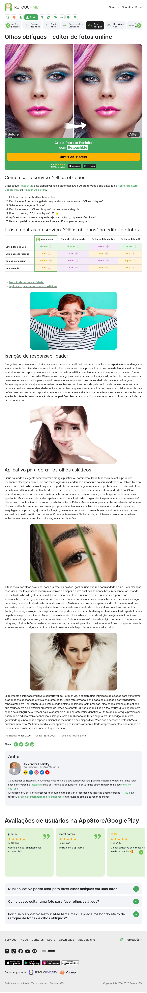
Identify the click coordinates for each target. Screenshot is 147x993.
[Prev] (8, 25)
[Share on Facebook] (16, 744)
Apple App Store (128, 185)
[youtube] (47, 772)
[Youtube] (27, 951)
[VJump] (68, 972)
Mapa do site (86, 939)
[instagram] (36, 772)
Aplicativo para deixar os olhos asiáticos (33, 286)
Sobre (138, 7)
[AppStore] (13, 962)
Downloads (66, 939)
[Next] (139, 25)
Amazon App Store (35, 189)
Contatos (127, 7)
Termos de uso (39, 983)
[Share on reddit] (32, 744)
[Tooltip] (51, 246)
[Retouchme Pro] (43, 972)
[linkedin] (31, 772)
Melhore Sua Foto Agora (73, 156)
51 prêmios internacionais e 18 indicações (40, 796)
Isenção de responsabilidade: (26, 282)
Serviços (114, 7)
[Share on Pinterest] (27, 744)
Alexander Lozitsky (41, 765)
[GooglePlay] (32, 962)
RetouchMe (26, 185)
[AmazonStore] (70, 962)
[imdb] (25, 772)
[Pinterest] (34, 951)
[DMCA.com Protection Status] (48, 950)
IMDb (127, 792)
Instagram (36, 784)
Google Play (12, 189)
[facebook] (42, 772)
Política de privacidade (17, 983)
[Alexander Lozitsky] (14, 768)
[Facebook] (20, 951)
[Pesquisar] (7, 17)
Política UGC (57, 983)
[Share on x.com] (21, 744)
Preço (24, 939)
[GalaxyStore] (51, 962)
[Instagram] (7, 951)
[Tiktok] (13, 951)
